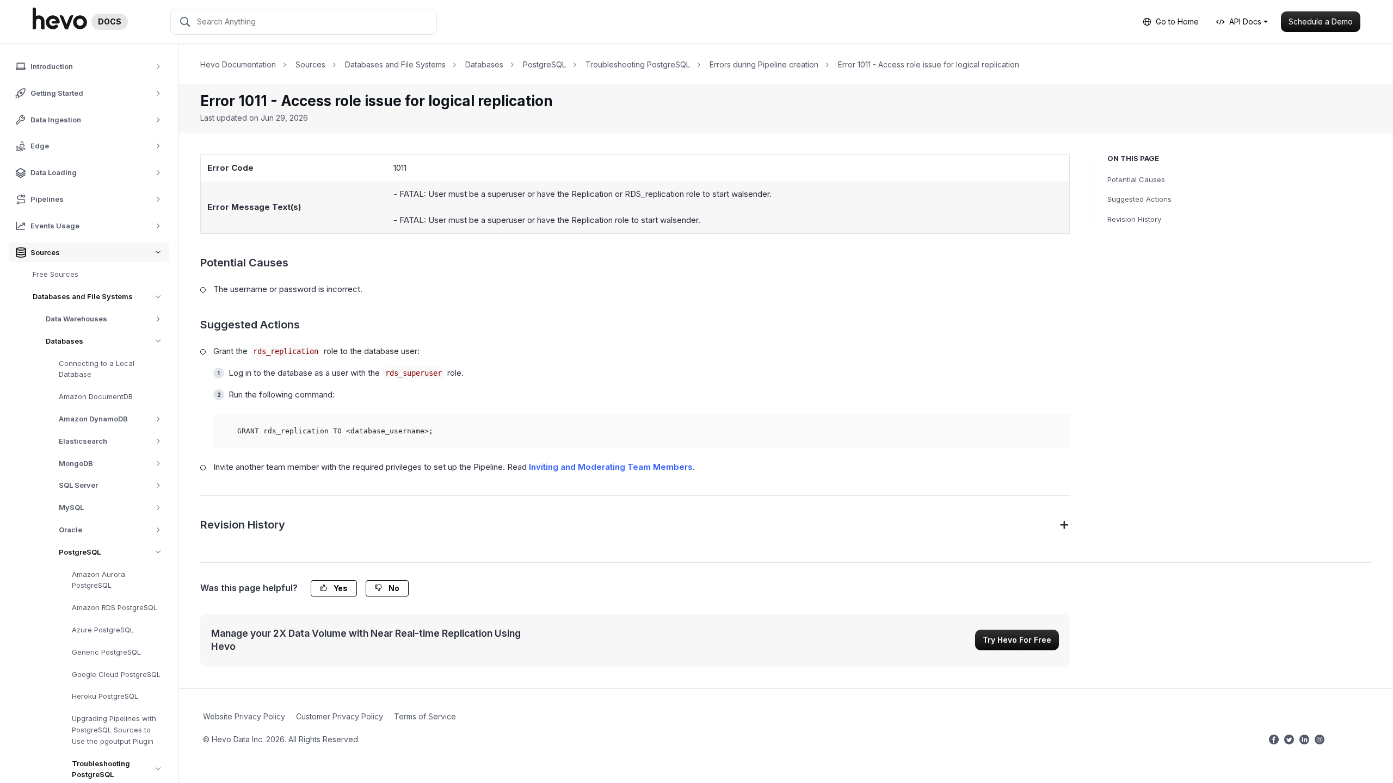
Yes (340, 588)
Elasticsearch (83, 441)
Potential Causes (1136, 179)
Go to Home (1177, 21)
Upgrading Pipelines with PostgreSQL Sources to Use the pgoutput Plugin (114, 729)
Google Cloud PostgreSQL (116, 674)
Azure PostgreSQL (103, 629)
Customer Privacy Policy (339, 716)
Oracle (70, 529)
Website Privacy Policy (244, 716)
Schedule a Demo (1321, 21)
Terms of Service (425, 716)
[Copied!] (1055, 429)
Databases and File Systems (83, 296)
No (393, 588)
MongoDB (76, 463)
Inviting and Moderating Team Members (611, 467)
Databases (64, 341)
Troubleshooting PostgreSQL (637, 64)
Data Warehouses (76, 318)
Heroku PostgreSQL (105, 696)
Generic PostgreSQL (106, 652)
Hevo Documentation (238, 64)
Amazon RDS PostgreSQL (114, 607)
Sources (310, 64)
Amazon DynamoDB (93, 418)
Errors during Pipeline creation (764, 64)
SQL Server (78, 485)
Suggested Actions (1139, 199)
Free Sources (55, 274)
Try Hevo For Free (1017, 639)
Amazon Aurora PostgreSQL (98, 580)
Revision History (1134, 219)
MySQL (71, 507)
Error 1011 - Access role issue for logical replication (928, 64)
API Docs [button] (1245, 21)
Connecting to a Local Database (96, 369)
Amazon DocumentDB (96, 396)
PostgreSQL (80, 552)
